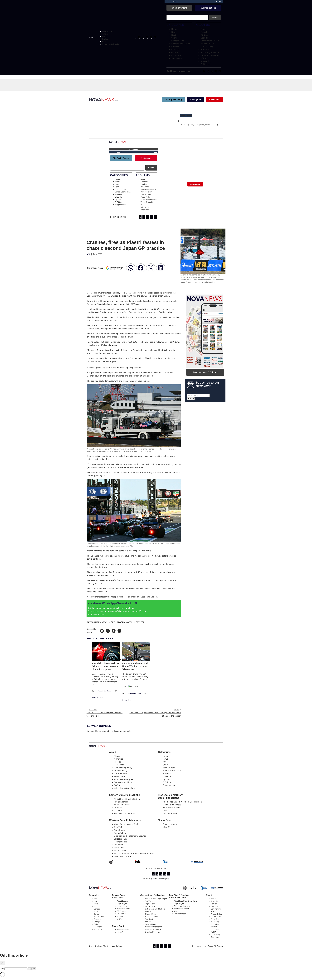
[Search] (218, 125)
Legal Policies (117, 946)
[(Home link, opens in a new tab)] (100, 888)
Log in (175, 1)
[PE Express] (133, 686)
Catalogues (195, 100)
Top (142, 622)
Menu (91, 38)
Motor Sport (133, 622)
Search (215, 17)
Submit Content (179, 8)
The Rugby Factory (173, 100)
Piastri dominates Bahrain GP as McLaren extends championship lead (106, 666)
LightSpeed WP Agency (161, 879)
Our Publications (208, 8)
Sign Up (191, 399)
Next (176, 709)
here (95, 611)
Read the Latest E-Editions (205, 372)
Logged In (106, 731)
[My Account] (168, 1)
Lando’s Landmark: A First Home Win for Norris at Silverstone (136, 666)
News (104, 622)
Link (2, 968)
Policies (163, 868)
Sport (111, 622)
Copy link (32, 969)
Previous (93, 709)
